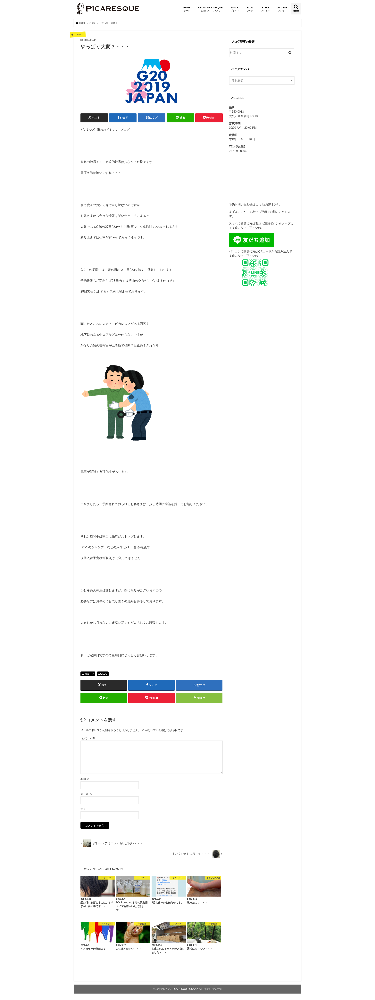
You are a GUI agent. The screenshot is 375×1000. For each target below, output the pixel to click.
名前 (84, 778)
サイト (84, 809)
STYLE (265, 9)
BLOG (250, 9)
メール (86, 793)
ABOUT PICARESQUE (210, 9)
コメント (87, 738)
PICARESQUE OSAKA (185, 988)
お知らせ (89, 673)
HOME (186, 9)
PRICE (234, 9)
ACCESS (282, 9)
